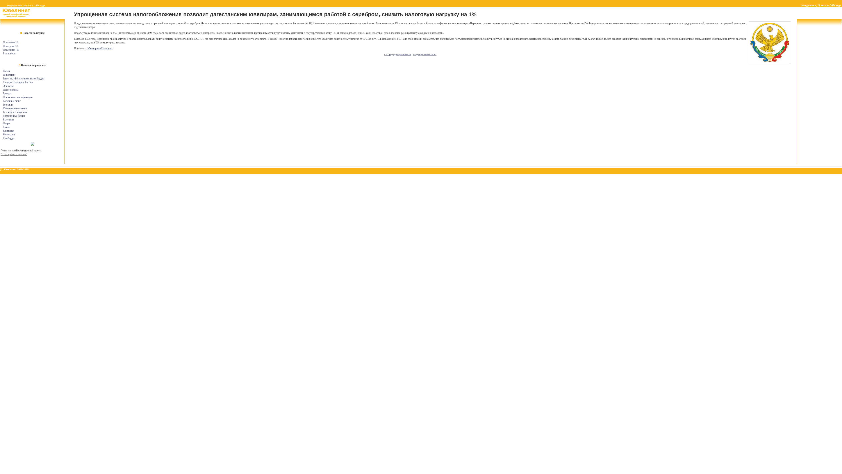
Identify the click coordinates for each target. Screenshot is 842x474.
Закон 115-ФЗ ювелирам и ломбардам (24, 78)
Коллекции (9, 134)
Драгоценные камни (14, 115)
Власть (6, 71)
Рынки (6, 127)
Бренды (7, 93)
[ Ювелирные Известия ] (99, 48)
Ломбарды (8, 138)
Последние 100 (11, 49)
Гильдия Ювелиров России (18, 82)
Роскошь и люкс (12, 100)
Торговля (8, 104)
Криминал (8, 130)
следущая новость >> (425, 54)
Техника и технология (15, 112)
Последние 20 (10, 42)
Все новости (9, 53)
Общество (8, 86)
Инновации (9, 74)
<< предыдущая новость (397, 54)
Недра (6, 123)
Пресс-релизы (10, 89)
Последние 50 (10, 46)
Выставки (8, 119)
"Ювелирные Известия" (14, 154)
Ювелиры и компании (15, 108)
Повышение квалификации (17, 97)
